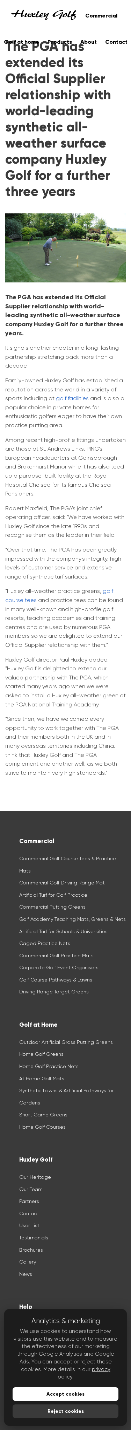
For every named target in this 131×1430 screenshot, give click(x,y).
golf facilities (72, 398)
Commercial (101, 15)
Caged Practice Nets (44, 943)
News (25, 1274)
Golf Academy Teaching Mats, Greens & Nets (72, 919)
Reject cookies (66, 1411)
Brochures (31, 1250)
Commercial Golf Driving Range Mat (62, 882)
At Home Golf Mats (41, 1078)
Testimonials (33, 1237)
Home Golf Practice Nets (49, 1066)
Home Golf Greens (41, 1054)
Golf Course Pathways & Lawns (55, 980)
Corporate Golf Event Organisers (59, 967)
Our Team (31, 1189)
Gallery (27, 1262)
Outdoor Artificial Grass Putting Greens (66, 1042)
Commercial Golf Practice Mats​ (56, 955)
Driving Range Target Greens (54, 991)
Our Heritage (35, 1177)
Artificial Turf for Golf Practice (53, 895)
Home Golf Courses (42, 1127)
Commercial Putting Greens (52, 907)
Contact (29, 1213)
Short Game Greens (43, 1114)
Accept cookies (65, 1394)
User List (29, 1225)
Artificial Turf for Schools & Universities (63, 931)
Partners (29, 1201)
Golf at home (21, 42)
